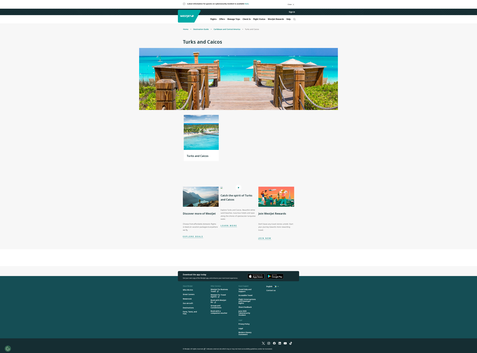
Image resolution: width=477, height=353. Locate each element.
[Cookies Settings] (8, 349)
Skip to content (4, 7)
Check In (247, 19)
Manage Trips (233, 19)
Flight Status (259, 19)
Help (288, 19)
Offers (222, 19)
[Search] (294, 19)
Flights (213, 19)
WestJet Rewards (276, 19)
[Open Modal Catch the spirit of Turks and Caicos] (238, 188)
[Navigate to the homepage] (189, 16)
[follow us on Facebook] (274, 343)
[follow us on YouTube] (285, 343)
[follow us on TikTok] (290, 343)
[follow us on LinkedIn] (279, 343)
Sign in (292, 12)
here (247, 4)
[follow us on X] (263, 343)
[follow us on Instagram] (268, 343)
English (269, 286)
